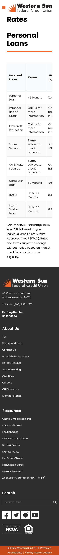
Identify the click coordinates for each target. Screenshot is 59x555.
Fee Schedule (10, 432)
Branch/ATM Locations (15, 356)
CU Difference (10, 389)
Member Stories (11, 396)
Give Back (8, 376)
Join (4, 336)
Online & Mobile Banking (16, 419)
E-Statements (10, 451)
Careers (7, 382)
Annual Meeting (11, 369)
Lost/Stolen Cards (13, 465)
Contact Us (9, 350)
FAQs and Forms (12, 425)
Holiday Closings (11, 363)
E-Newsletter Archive (15, 438)
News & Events (11, 445)
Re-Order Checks (12, 458)
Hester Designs (43, 552)
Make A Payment (12, 471)
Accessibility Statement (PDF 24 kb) (23, 478)
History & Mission (12, 343)
